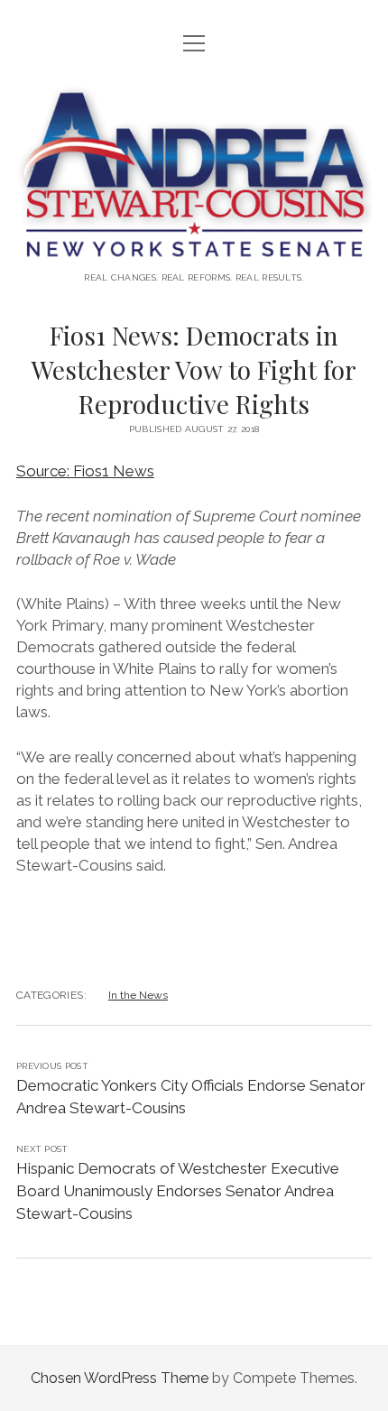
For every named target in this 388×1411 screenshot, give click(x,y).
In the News (138, 995)
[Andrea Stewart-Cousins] (194, 247)
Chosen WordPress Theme (119, 1378)
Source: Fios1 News (85, 471)
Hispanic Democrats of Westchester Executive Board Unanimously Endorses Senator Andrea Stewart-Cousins (177, 1190)
